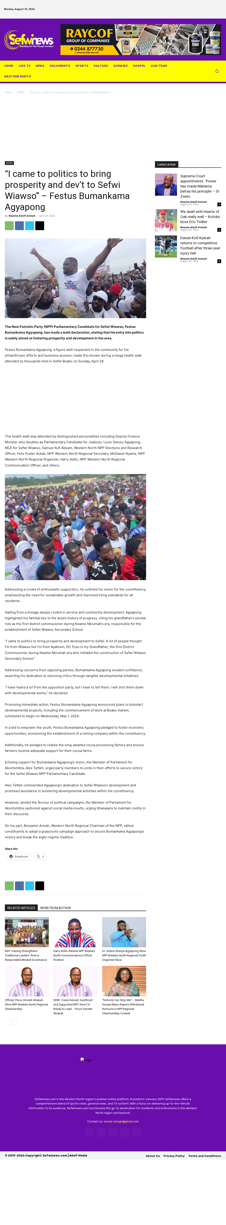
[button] (217, 71)
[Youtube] (203, 13)
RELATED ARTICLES (21, 908)
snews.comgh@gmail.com (121, 1121)
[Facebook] (189, 5)
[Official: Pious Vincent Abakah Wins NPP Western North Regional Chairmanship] (27, 981)
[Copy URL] (39, 225)
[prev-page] (7, 1022)
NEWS (20, 92)
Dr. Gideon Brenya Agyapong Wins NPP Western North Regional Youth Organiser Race (124, 955)
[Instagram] (198, 5)
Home (9, 92)
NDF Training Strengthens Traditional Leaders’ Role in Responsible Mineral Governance (26, 955)
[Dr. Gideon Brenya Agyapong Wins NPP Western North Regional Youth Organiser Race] (124, 932)
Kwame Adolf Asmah (22, 215)
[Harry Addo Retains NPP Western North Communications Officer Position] (75, 932)
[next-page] (14, 1022)
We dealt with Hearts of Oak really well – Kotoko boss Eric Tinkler (200, 216)
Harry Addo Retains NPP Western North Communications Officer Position (74, 955)
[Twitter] (206, 5)
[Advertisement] (113, 128)
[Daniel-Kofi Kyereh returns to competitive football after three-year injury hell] (166, 246)
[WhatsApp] (214, 5)
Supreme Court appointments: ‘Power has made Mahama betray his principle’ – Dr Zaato (200, 186)
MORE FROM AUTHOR (55, 908)
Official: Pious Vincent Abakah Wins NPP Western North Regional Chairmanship (26, 1004)
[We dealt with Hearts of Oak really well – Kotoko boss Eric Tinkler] (166, 220)
